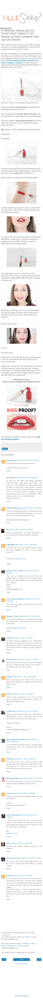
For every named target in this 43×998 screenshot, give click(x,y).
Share (5, 449)
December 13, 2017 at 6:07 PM (21, 843)
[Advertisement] (21, 6)
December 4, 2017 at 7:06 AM (26, 478)
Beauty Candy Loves (20, 468)
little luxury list (12, 858)
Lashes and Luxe (20, 559)
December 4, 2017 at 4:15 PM (27, 659)
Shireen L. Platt (12, 616)
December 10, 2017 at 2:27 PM (31, 778)
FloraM (9, 875)
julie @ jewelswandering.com (17, 739)
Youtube (19, 945)
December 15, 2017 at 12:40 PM (29, 858)
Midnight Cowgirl (12, 778)
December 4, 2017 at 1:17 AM (28, 460)
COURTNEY (10, 545)
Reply (8, 471)
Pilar (8, 843)
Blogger (25, 996)
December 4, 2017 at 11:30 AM (29, 616)
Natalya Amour (11, 460)
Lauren (9, 793)
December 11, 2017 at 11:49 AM (23, 793)
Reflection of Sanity (19, 628)
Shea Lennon (11, 659)
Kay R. (8, 529)
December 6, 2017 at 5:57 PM (26, 711)
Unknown (10, 677)
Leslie (8, 638)
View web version (21, 964)
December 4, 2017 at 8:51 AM (26, 545)
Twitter (27, 937)
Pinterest (4, 945)
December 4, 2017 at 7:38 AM (30, 508)
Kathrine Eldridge (13, 508)
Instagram (12, 945)
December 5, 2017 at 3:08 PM (22, 694)
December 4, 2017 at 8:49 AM (22, 529)
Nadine (9, 694)
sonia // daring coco (13, 815)
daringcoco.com (12, 833)
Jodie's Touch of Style (14, 571)
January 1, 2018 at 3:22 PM (22, 875)
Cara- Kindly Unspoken (15, 599)
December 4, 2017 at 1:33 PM (22, 638)
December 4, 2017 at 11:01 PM (25, 677)
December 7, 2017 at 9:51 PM (24, 759)
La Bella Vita (11, 711)
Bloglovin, (26, 943)
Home (21, 959)
